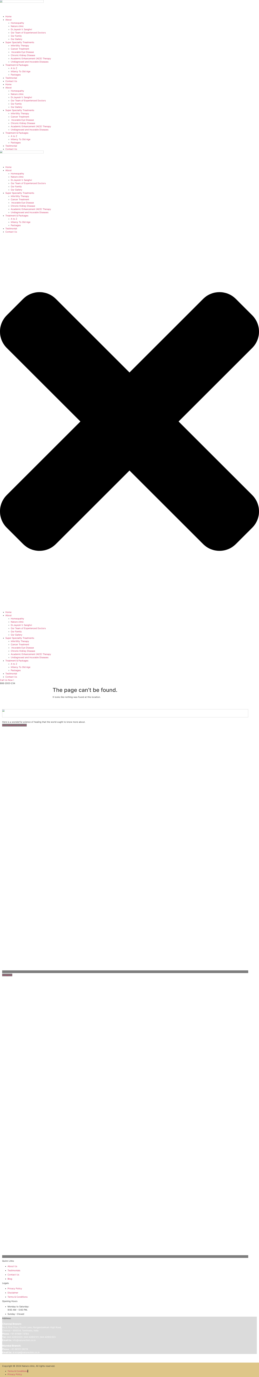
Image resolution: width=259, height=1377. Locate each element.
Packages (16, 74)
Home (8, 16)
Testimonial (11, 78)
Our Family (16, 35)
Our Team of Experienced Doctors (28, 32)
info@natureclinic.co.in (24, 1340)
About (8, 19)
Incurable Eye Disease (22, 52)
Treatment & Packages (16, 65)
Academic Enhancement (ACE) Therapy (31, 58)
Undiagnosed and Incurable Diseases (29, 61)
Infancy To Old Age (20, 71)
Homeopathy (17, 23)
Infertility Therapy (20, 45)
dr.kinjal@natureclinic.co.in (26, 1352)
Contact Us (11, 81)
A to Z (14, 68)
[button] (129, 421)
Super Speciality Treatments (19, 42)
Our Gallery (16, 39)
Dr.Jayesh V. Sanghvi (21, 29)
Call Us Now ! (7, 680)
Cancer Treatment (20, 48)
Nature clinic (17, 26)
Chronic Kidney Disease (23, 55)
